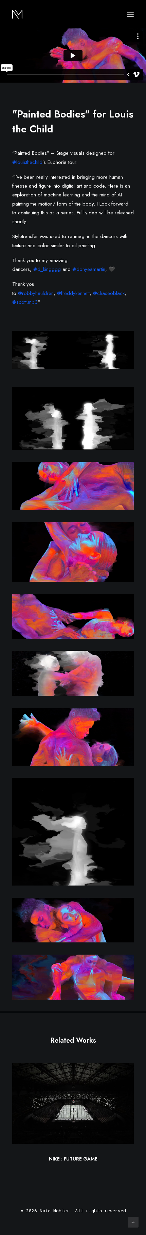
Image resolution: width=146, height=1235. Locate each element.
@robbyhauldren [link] (36, 293)
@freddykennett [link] (73, 293)
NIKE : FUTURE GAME (73, 1158)
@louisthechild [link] (27, 162)
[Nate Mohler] (17, 14)
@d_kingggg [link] (47, 269)
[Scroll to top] (133, 1221)
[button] (130, 14)
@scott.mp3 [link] (25, 302)
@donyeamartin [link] (88, 269)
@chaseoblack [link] (109, 293)
